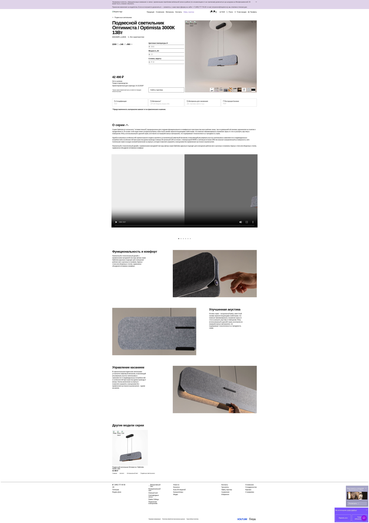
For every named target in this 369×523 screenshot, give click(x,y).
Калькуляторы (178, 492)
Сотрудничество (251, 487)
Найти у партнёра (156, 90)
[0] (210, 12)
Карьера (248, 489)
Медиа (175, 494)
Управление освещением (152, 502)
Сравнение (225, 492)
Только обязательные (360, 518)
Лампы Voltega (153, 499)
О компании (160, 12)
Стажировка (249, 492)
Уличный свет (153, 493)
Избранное (225, 494)
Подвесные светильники (123, 17)
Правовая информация (155, 519)
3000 (152, 46)
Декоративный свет (155, 485)
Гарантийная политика (192, 519)
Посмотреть (353, 503)
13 (152, 54)
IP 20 (152, 62)
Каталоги (176, 487)
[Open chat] (364, 518)
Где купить (225, 487)
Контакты (178, 12)
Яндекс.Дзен (116, 492)
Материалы (170, 12)
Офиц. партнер (188, 12)
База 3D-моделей (179, 489)
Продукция (150, 12)
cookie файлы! (352, 510)
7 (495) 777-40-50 (119, 485)
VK (113, 487)
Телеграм (115, 489)
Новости (176, 485)
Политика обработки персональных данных (173, 519)
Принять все (343, 518)
